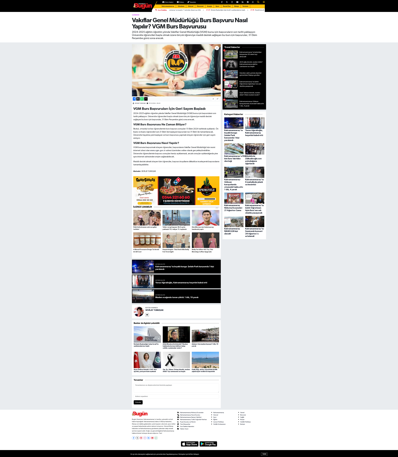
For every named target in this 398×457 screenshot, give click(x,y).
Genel (242, 412)
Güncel (190, 6)
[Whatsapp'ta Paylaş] (142, 99)
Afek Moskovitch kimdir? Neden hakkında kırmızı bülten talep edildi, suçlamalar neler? (175, 346)
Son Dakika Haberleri (187, 426)
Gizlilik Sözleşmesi (219, 424)
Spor (217, 6)
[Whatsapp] (156, 438)
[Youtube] (152, 438)
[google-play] (208, 444)
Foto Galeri (169, 2)
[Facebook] (133, 438)
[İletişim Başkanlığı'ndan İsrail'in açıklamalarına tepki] (147, 334)
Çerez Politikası (218, 422)
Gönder (138, 402)
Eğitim (215, 419)
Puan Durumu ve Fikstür (188, 422)
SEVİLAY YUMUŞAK (140, 103)
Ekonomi (200, 6)
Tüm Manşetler (185, 424)
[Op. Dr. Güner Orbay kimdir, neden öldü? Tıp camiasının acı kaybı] (176, 360)
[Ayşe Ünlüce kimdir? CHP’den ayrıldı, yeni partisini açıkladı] (147, 360)
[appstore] (190, 444)
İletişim (245, 6)
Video (181, 2)
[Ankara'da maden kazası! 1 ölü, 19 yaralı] (205, 334)
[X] (137, 438)
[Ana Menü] (263, 2)
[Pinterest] (141, 438)
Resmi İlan (227, 6)
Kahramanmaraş (168, 6)
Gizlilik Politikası (245, 422)
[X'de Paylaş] (138, 99)
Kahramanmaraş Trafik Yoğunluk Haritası (193, 419)
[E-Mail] (147, 315)
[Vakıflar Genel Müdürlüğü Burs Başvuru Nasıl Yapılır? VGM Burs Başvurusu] (176, 70)
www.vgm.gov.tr (158, 150)
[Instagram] (145, 438)
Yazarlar (193, 2)
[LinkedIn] (148, 438)
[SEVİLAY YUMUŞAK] (139, 311)
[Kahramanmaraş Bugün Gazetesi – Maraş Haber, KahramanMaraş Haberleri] (142, 6)
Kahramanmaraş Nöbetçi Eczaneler (192, 412)
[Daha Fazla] (146, 99)
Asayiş (209, 6)
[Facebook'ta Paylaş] (134, 99)
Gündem (181, 6)
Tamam (264, 454)
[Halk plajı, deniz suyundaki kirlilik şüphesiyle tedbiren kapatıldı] (205, 360)
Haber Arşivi (184, 429)
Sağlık (242, 417)
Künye (236, 6)
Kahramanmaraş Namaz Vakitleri (190, 417)
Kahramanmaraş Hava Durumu (190, 415)
